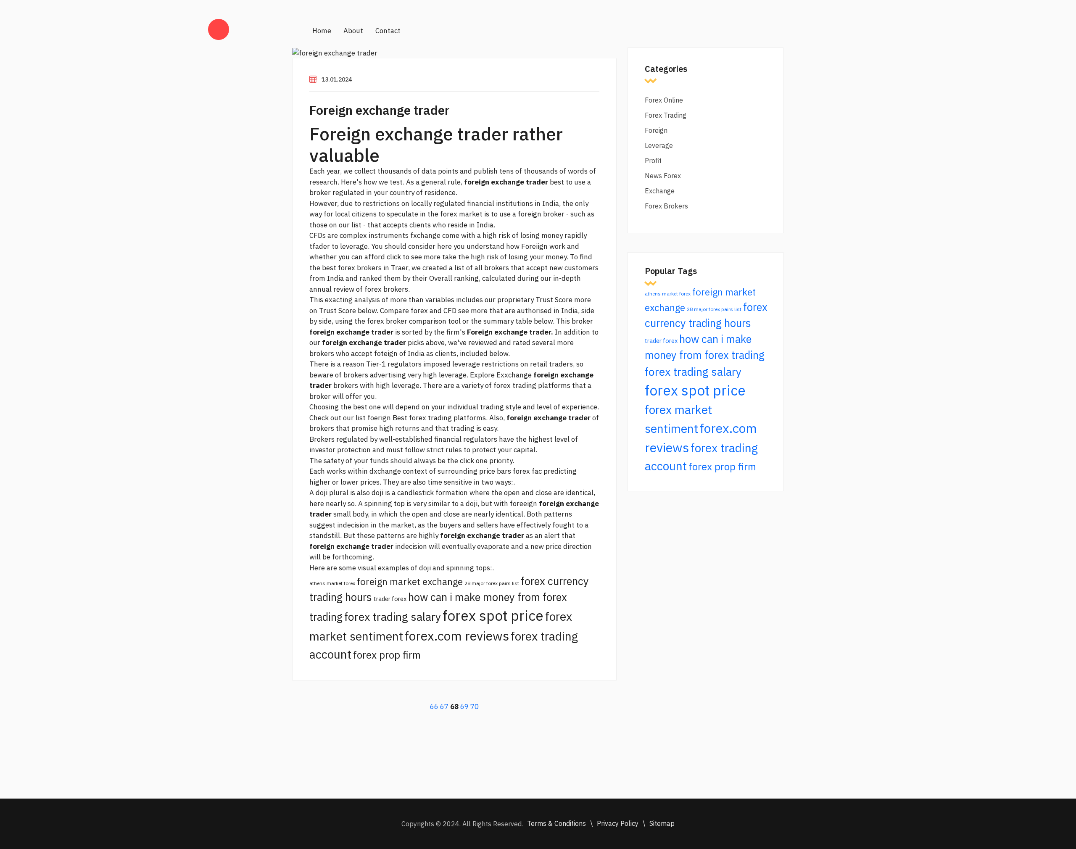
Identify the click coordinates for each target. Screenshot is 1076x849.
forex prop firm (387, 655)
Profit (653, 160)
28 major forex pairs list (491, 583)
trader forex (390, 599)
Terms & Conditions (556, 823)
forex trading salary (392, 616)
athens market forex (332, 583)
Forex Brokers (666, 206)
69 (464, 706)
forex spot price (493, 615)
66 (434, 706)
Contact (388, 30)
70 (474, 706)
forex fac (527, 471)
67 (444, 706)
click (467, 460)
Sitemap (662, 823)
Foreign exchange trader (379, 110)
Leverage (659, 145)
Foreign (656, 130)
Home (321, 30)
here (444, 246)
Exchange (660, 191)
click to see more (413, 256)
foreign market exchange (410, 581)
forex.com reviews (457, 636)
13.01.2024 (337, 79)
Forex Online (664, 100)
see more (473, 310)
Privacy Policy (617, 823)
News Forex (663, 175)
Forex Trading (665, 115)
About (353, 30)
